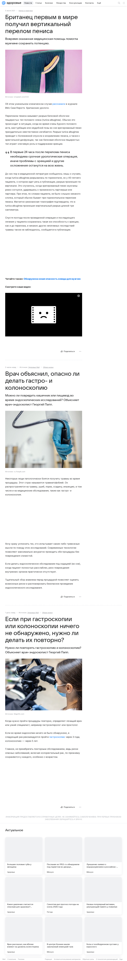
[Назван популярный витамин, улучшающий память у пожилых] (103, 896)
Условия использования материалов (67, 959)
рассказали (58, 104)
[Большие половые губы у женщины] (23, 856)
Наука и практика (26, 11)
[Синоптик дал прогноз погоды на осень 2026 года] (63, 896)
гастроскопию (57, 737)
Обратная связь (88, 959)
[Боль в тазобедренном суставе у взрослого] (103, 936)
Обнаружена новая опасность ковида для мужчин (52, 279)
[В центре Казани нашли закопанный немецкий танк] (63, 936)
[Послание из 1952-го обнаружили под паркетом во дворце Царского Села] (63, 856)
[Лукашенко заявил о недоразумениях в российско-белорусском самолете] (103, 856)
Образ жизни (48, 367)
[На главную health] (13, 3)
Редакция (48, 959)
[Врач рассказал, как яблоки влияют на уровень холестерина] (23, 936)
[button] (43, 72)
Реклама (21, 959)
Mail (3, 959)
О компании (11, 959)
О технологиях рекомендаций (107, 959)
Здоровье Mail (34, 367)
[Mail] (3, 3)
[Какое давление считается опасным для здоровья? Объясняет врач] (23, 896)
